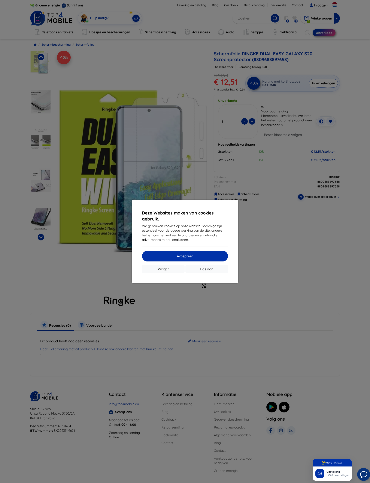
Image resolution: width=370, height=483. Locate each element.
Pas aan (206, 269)
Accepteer (185, 256)
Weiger (163, 269)
